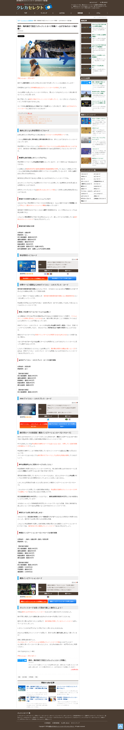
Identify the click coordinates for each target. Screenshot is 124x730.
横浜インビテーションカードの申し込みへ (62, 601)
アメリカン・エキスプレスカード (55, 717)
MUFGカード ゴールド (97, 158)
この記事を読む (74, 669)
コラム (98, 13)
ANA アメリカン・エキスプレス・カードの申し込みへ (62, 425)
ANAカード (96, 188)
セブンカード (97, 191)
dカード (83, 179)
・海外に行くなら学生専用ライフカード (28, 117)
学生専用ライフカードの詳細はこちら (33, 278)
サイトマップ (76, 723)
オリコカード (97, 174)
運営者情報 (56, 723)
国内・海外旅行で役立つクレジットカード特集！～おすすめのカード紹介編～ (37, 699)
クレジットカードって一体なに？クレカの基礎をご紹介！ (98, 103)
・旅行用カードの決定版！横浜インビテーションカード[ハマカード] (35, 121)
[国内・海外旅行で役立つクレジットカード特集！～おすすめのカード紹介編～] (21, 701)
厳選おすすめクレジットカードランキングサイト (61, 726)
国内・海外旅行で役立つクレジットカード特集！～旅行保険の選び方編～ (37, 688)
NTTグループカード (86, 198)
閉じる (30, 113)
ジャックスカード (98, 193)
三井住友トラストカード (100, 198)
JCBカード (84, 176)
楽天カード (84, 186)
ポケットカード (85, 181)
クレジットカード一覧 (24, 713)
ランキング (44, 13)
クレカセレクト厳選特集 (27, 20)
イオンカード (95, 149)
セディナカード (85, 196)
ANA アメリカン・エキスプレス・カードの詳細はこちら (33, 425)
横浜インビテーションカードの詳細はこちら (33, 601)
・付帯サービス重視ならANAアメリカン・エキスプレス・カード (34, 119)
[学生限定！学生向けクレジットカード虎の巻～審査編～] (52, 701)
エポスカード (84, 193)
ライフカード (97, 183)
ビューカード (97, 179)
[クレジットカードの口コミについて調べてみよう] (52, 692)
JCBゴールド (95, 128)
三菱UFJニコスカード (86, 183)
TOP (25, 13)
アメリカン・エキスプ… (87, 191)
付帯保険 (31, 677)
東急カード (84, 201)
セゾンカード (97, 176)
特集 (36, 677)
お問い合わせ (65, 723)
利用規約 (48, 723)
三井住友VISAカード (99, 181)
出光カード (84, 188)
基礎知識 (80, 13)
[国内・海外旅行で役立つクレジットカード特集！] (22, 661)
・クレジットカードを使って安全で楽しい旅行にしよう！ (32, 123)
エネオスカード (97, 186)
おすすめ (62, 13)
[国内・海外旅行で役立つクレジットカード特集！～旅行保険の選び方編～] (21, 690)
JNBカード (96, 196)
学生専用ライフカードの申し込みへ (62, 278)
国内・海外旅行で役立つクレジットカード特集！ (47, 660)
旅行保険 (24, 677)
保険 (19, 677)
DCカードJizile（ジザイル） (99, 118)
